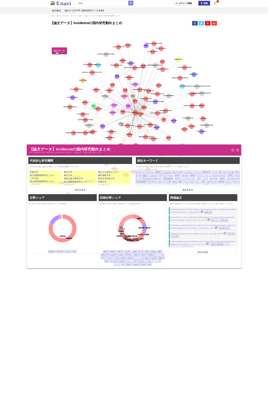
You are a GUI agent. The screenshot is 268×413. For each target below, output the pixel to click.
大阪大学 (34, 172)
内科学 (143, 255)
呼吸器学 (151, 255)
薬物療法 (206, 185)
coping (236, 185)
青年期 (169, 188)
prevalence (168, 175)
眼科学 (144, 264)
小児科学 (109, 258)
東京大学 (68, 172)
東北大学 (68, 175)
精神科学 (136, 264)
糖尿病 (192, 175)
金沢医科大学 (70, 188)
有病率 (177, 175)
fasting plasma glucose (152, 178)
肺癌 (168, 185)
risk (198, 178)
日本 (180, 172)
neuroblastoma (233, 178)
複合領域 (60, 251)
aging (174, 181)
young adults (179, 188)
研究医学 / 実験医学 (132, 255)
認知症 (222, 178)
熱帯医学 (131, 258)
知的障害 (236, 188)
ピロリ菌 (167, 181)
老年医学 (122, 261)
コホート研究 (199, 181)
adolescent (159, 188)
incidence (140, 172)
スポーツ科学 (131, 261)
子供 (160, 175)
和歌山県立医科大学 (73, 178)
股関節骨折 (227, 185)
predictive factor (219, 175)
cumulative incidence (192, 172)
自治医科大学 (224, 228)
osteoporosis (211, 181)
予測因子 (231, 175)
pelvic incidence (233, 181)
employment (141, 188)
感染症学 (114, 255)
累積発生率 (206, 172)
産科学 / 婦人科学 (111, 261)
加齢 (180, 181)
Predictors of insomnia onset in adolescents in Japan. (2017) (197, 234)
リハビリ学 (156, 261)
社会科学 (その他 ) (144, 261)
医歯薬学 (52, 251)
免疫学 (129, 264)
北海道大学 (69, 184)
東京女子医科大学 (106, 178)
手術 (102, 258)
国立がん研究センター (108, 172)
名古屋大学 (103, 184)
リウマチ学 (160, 255)
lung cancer (159, 185)
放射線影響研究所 (186, 247)
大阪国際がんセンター (40, 187)
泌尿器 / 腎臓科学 (158, 258)
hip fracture (216, 185)
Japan (175, 172)
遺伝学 (147, 258)
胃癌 (187, 185)
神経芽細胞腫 (141, 181)
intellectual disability (222, 188)
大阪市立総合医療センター (220, 244)
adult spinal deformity (145, 185)
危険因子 (159, 172)
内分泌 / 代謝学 (143, 251)
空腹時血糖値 (168, 178)
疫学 (237, 172)
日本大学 (231, 234)
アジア (139, 178)
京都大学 (102, 188)
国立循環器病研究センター (76, 181)
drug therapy (196, 185)
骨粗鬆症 (221, 181)
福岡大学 (102, 181)
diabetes (185, 175)
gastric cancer (178, 185)
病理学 (123, 258)
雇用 (150, 188)
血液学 (121, 255)
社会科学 (68, 251)
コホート (207, 175)
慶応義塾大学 (104, 175)
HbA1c (177, 178)
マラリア (208, 188)
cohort (199, 175)
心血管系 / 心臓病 (130, 251)
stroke (139, 175)
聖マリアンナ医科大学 (219, 220)
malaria (199, 188)
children (153, 175)
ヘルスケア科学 (119, 264)
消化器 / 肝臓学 (156, 251)
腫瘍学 (106, 251)
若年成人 (190, 188)
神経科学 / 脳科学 (116, 251)
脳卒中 (145, 175)
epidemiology (228, 172)
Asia (237, 175)
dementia (213, 178)
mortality (167, 172)
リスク (205, 178)
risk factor (150, 172)
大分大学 (175, 236)
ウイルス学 (139, 258)
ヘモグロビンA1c (189, 178)
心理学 (116, 258)
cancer (215, 172)
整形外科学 (105, 255)
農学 (74, 251)
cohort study (188, 181)
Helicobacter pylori (155, 181)
